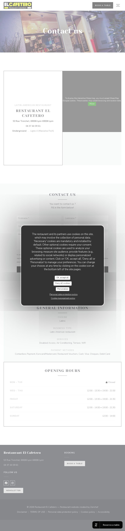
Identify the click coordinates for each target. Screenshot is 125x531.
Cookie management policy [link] (63, 298)
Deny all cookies (62, 283)
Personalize (62, 289)
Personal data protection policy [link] (64, 294)
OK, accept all (62, 277)
